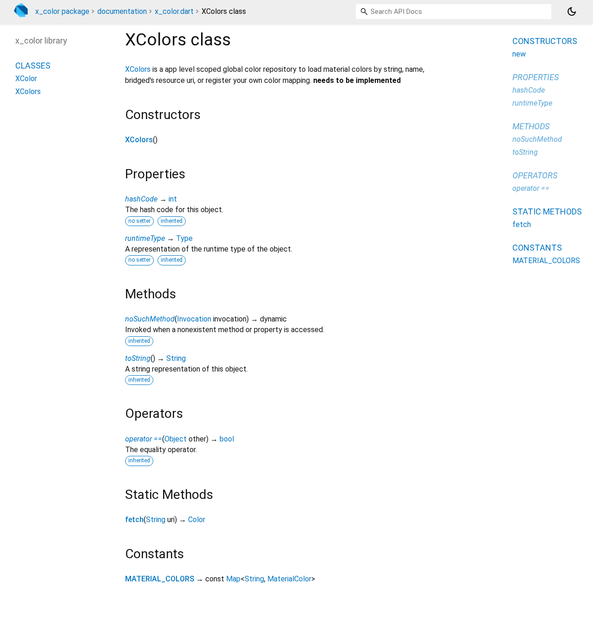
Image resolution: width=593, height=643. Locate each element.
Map (233, 578)
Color (196, 519)
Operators (534, 175)
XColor (26, 79)
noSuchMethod (150, 319)
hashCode (141, 199)
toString (138, 358)
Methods (530, 126)
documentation (122, 11)
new (519, 54)
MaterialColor (289, 578)
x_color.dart (174, 11)
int (173, 199)
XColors (138, 69)
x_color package (62, 11)
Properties (535, 77)
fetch (134, 519)
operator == (143, 439)
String (176, 358)
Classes (32, 66)
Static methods (547, 211)
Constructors (544, 41)
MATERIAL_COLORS (159, 578)
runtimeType (145, 238)
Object (175, 439)
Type (184, 238)
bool (227, 439)
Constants (537, 247)
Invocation (194, 319)
